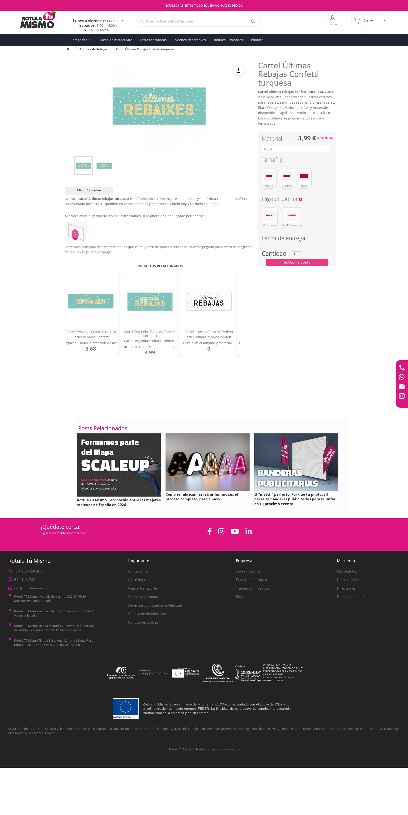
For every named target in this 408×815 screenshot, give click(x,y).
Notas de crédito (350, 579)
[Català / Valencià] (291, 215)
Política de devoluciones (147, 613)
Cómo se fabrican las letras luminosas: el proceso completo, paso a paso (202, 496)
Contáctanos (138, 571)
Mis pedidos (347, 571)
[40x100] (269, 176)
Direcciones (346, 588)
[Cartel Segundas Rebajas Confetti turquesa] (149, 301)
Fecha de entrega (283, 239)
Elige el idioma (280, 200)
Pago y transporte (142, 588)
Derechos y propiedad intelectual (155, 605)
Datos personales (351, 596)
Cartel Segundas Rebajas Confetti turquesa (150, 334)
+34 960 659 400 (99, 29)
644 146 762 (24, 579)
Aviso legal (137, 579)
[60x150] (287, 176)
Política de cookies (143, 622)
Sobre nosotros (248, 571)
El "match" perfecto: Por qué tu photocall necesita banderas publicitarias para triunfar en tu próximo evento (295, 499)
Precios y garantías (143, 596)
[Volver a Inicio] (70, 49)
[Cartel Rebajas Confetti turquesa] (90, 301)
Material (273, 139)
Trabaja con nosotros (253, 588)
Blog (239, 596)
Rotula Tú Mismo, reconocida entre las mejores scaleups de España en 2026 (119, 502)
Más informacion (89, 190)
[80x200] (304, 176)
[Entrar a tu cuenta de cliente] (332, 18)
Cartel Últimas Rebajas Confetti (209, 332)
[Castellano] (269, 215)
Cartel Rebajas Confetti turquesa (91, 332)
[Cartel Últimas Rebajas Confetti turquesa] (83, 165)
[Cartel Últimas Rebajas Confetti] (208, 301)
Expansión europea (251, 579)
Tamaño (272, 160)
